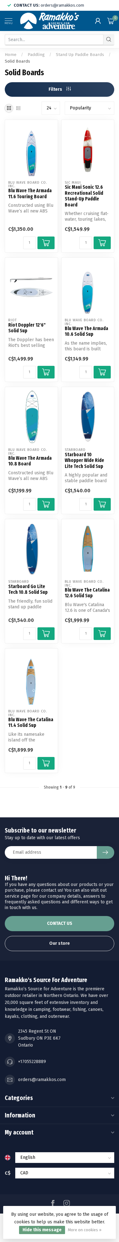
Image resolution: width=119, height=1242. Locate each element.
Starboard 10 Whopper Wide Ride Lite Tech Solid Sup (84, 460)
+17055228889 (32, 1061)
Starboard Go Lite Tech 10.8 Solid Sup (28, 589)
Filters (56, 89)
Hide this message (42, 1230)
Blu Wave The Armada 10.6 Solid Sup (86, 331)
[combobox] (54, 39)
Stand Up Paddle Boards (80, 54)
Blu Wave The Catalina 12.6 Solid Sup (87, 593)
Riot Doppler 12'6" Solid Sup (27, 328)
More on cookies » (85, 1229)
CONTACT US (59, 923)
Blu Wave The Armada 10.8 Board (30, 461)
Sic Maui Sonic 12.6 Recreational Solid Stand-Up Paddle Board (84, 195)
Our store (59, 943)
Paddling (36, 54)
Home (11, 54)
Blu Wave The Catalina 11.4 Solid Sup (30, 722)
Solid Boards (17, 61)
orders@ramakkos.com (42, 1079)
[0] (110, 21)
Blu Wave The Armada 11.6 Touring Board (30, 193)
